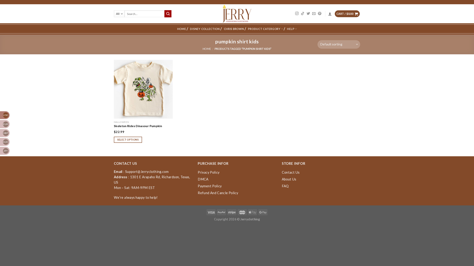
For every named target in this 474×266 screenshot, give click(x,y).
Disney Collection (205, 28)
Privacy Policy (208, 172)
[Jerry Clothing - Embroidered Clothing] (237, 13)
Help (290, 28)
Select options (128, 139)
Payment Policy (210, 186)
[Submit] (167, 13)
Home (181, 28)
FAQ (285, 186)
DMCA (203, 179)
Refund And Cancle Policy (218, 193)
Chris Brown (234, 28)
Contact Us (291, 172)
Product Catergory (264, 28)
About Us (289, 179)
